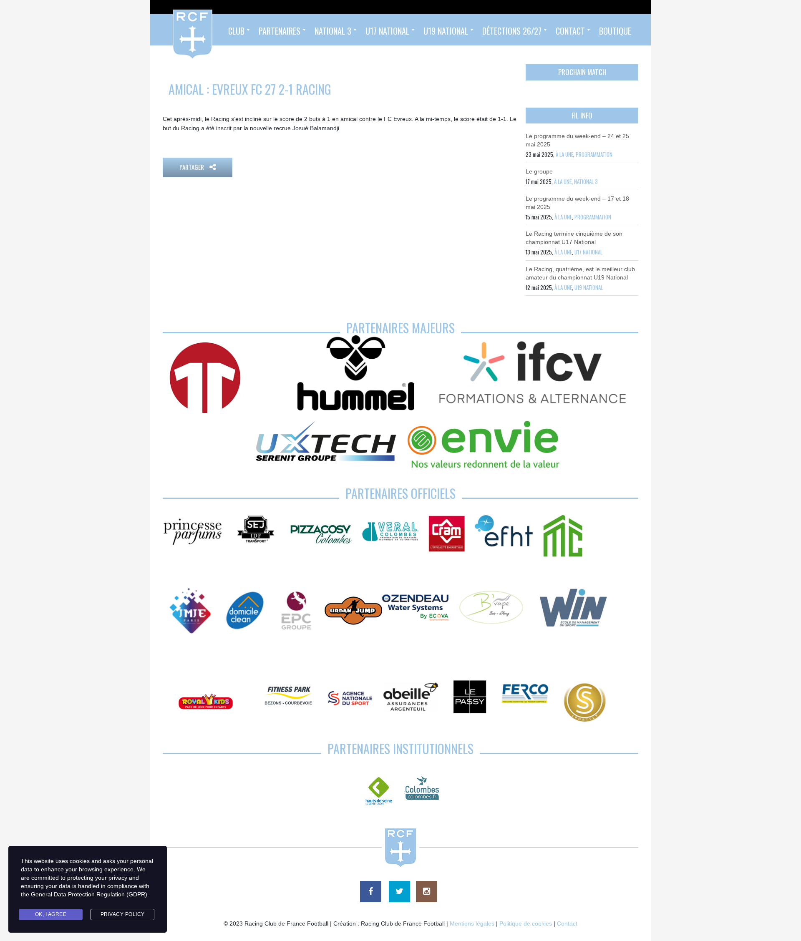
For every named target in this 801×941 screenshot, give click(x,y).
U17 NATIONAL (588, 252)
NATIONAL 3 (586, 181)
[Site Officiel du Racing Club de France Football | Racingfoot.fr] (170, 29)
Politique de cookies (525, 923)
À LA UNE (564, 154)
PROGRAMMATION (594, 154)
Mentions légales (472, 923)
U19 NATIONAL (588, 287)
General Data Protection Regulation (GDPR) (89, 894)
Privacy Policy (123, 914)
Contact (567, 923)
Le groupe (539, 171)
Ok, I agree (51, 914)
